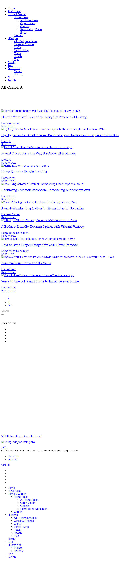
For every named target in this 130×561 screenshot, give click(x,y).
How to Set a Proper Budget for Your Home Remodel (40, 245)
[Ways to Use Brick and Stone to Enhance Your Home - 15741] (37, 275)
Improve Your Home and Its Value (26, 263)
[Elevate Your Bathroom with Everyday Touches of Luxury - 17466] (40, 110)
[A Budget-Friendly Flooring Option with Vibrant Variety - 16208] (39, 220)
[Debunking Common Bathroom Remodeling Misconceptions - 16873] (42, 184)
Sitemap (12, 459)
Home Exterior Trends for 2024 (24, 171)
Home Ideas (8, 178)
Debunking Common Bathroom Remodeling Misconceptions (45, 190)
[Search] (2, 314)
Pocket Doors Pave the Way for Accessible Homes (38, 153)
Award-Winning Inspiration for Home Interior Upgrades (42, 208)
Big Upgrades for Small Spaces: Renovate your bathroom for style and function (60, 135)
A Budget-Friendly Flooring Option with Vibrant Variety (42, 226)
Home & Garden (10, 123)
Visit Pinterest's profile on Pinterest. (21, 436)
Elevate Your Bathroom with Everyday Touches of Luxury (44, 117)
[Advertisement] (65, 100)
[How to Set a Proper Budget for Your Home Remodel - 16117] (38, 238)
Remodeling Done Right (15, 232)
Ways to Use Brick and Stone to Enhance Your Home (40, 281)
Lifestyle (6, 141)
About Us (13, 456)
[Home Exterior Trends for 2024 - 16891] (25, 165)
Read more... (8, 126)
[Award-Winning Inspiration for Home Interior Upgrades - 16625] (39, 202)
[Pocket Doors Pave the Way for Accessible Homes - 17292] (36, 147)
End (10, 305)
